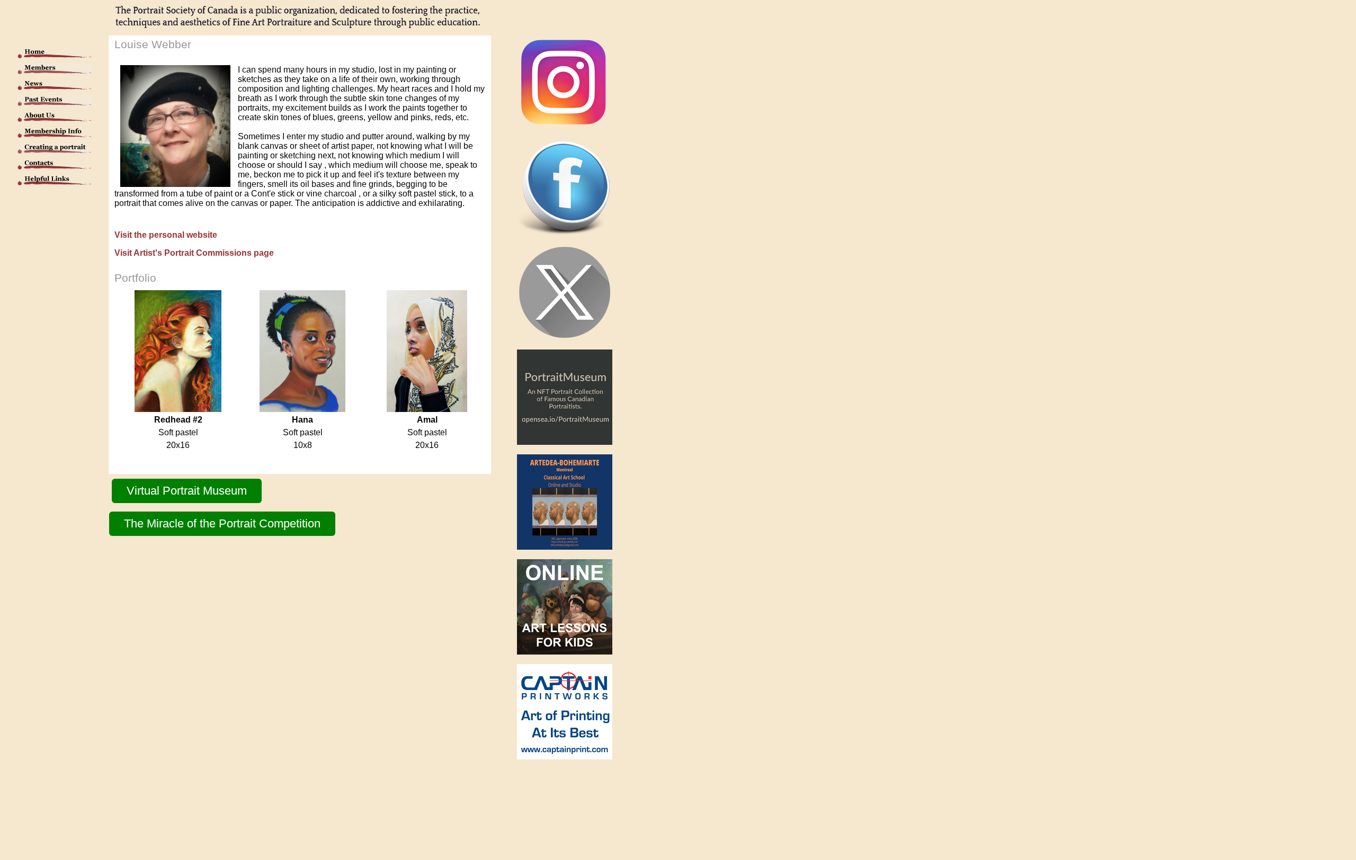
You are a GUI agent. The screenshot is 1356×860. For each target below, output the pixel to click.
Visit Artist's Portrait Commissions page (194, 252)
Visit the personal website (165, 234)
